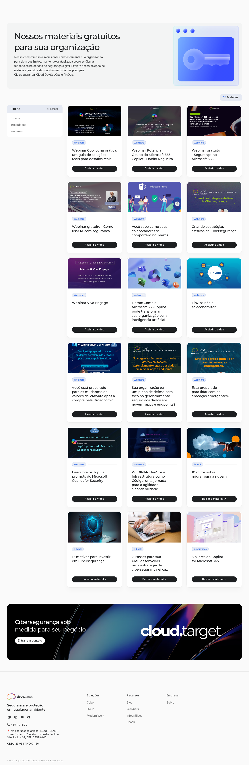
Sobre (170, 702)
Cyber (91, 702)
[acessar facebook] (28, 717)
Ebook (131, 722)
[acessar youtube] (22, 717)
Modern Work (95, 715)
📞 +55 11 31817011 (18, 725)
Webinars (133, 709)
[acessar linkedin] (9, 717)
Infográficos (134, 715)
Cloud (90, 709)
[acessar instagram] (15, 717)
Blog (130, 702)
